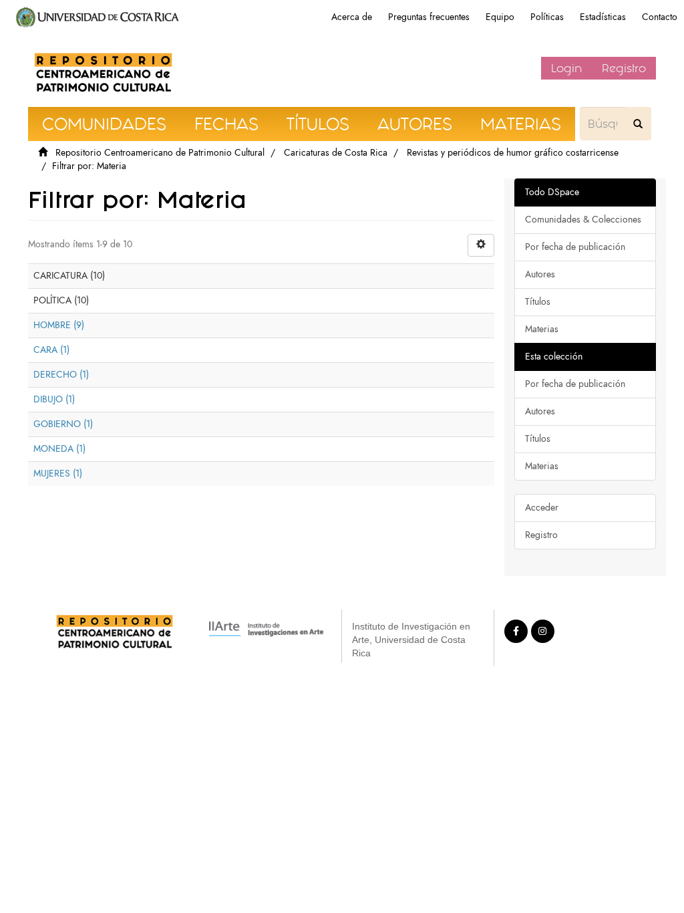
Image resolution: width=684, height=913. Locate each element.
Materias (541, 329)
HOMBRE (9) (58, 325)
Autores (540, 274)
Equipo (500, 17)
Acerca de (351, 17)
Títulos (537, 301)
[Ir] (638, 123)
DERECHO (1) (61, 374)
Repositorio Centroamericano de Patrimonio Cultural (160, 152)
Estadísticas (603, 17)
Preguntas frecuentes (429, 17)
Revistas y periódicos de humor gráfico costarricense (513, 152)
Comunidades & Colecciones (583, 219)
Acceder (541, 507)
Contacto (659, 17)
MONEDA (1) (59, 448)
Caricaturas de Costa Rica (335, 152)
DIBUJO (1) (54, 399)
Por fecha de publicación (575, 247)
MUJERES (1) (57, 473)
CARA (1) (51, 350)
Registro (624, 68)
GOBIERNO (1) (63, 424)
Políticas (547, 17)
